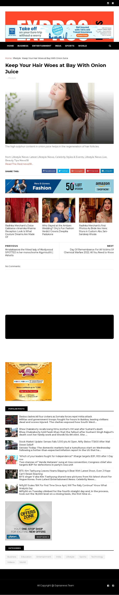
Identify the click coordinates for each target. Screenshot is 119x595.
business (23, 45)
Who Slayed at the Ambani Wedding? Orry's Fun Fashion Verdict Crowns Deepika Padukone (58, 230)
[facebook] (113, 3)
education (26, 556)
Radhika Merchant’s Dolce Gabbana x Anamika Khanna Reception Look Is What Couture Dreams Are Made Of (20, 231)
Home (10, 45)
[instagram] (108, 3)
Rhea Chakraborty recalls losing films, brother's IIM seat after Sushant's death (61, 429)
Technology (97, 556)
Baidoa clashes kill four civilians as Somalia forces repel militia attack (55, 416)
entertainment (41, 45)
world (82, 45)
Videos (10, 562)
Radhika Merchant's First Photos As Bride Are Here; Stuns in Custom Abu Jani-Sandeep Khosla (93, 230)
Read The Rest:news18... (19, 163)
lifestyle (17, 58)
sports (69, 45)
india (58, 45)
